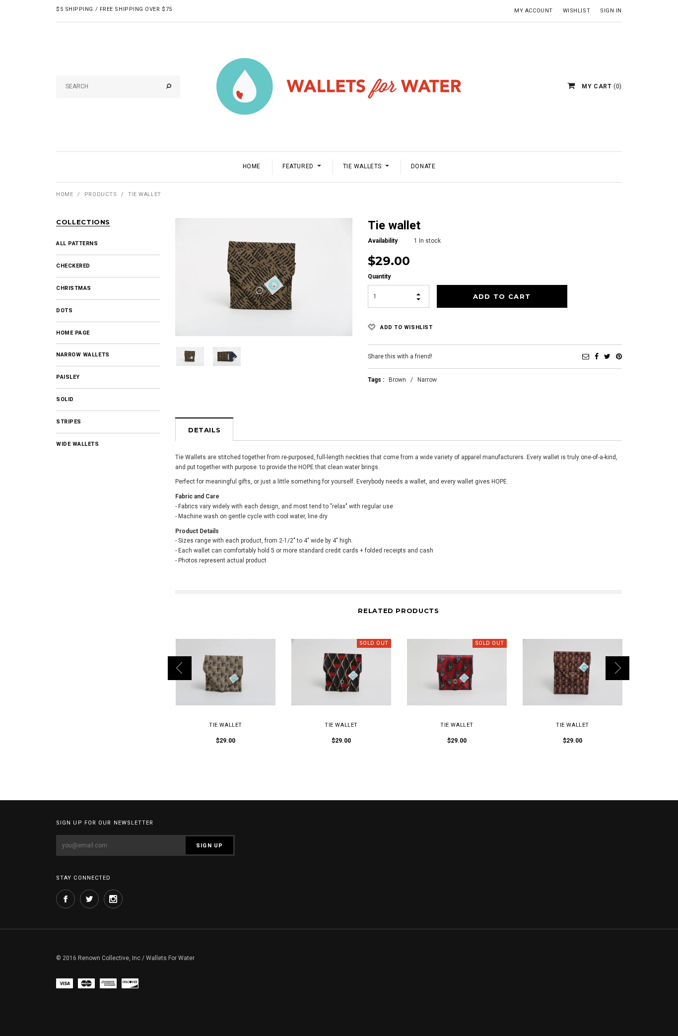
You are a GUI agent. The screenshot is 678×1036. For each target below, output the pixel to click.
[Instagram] (113, 899)
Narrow (427, 379)
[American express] (108, 983)
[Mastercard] (86, 983)
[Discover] (130, 983)
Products (100, 194)
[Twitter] (607, 356)
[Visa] (64, 983)
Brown (397, 379)
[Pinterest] (619, 356)
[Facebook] (597, 356)
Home (64, 194)
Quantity (379, 276)
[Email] (585, 356)
